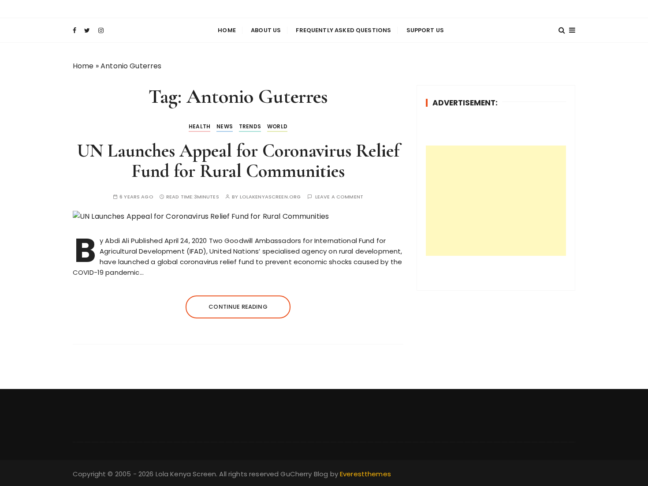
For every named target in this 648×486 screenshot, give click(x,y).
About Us (266, 30)
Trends (250, 126)
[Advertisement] (496, 201)
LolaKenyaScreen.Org (270, 196)
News (224, 126)
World (277, 126)
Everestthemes (365, 474)
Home (227, 30)
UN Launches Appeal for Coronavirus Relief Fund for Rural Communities (238, 160)
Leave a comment (339, 196)
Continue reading (238, 307)
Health (199, 126)
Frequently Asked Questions (343, 30)
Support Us (425, 30)
